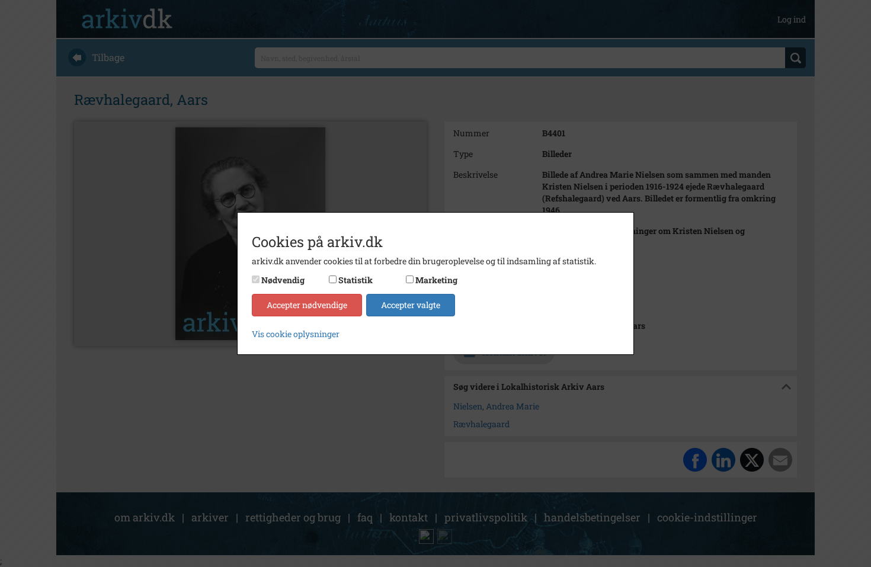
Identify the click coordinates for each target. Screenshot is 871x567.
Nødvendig (283, 280)
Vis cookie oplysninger (296, 333)
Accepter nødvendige (307, 304)
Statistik (355, 280)
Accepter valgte (410, 304)
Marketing (436, 280)
